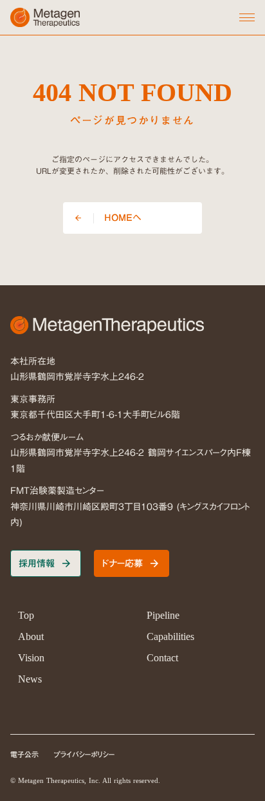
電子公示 (24, 755)
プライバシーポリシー (84, 755)
